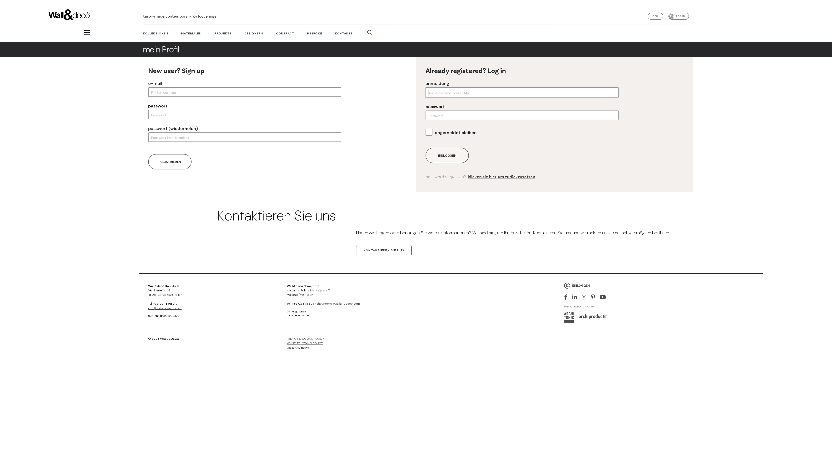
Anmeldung (437, 83)
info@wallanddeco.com (165, 308)
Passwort (157, 106)
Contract (285, 33)
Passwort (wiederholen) (173, 128)
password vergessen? (480, 177)
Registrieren (170, 161)
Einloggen (447, 155)
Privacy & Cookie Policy (305, 339)
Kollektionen (155, 33)
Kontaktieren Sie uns (384, 250)
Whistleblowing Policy (305, 343)
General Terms (298, 347)
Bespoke (314, 33)
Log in (680, 16)
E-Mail (155, 83)
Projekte (223, 33)
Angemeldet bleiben (456, 132)
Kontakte (344, 33)
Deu (655, 16)
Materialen (191, 33)
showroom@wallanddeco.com (338, 304)
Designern (253, 33)
